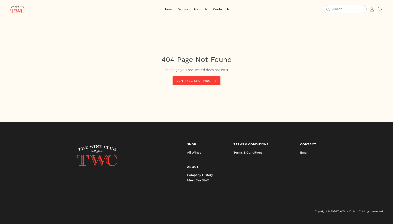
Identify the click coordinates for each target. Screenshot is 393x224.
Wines (183, 9)
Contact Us (221, 9)
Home (168, 9)
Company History (200, 175)
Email (304, 152)
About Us (200, 9)
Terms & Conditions (248, 152)
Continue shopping (193, 80)
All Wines (194, 152)
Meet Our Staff (198, 180)
